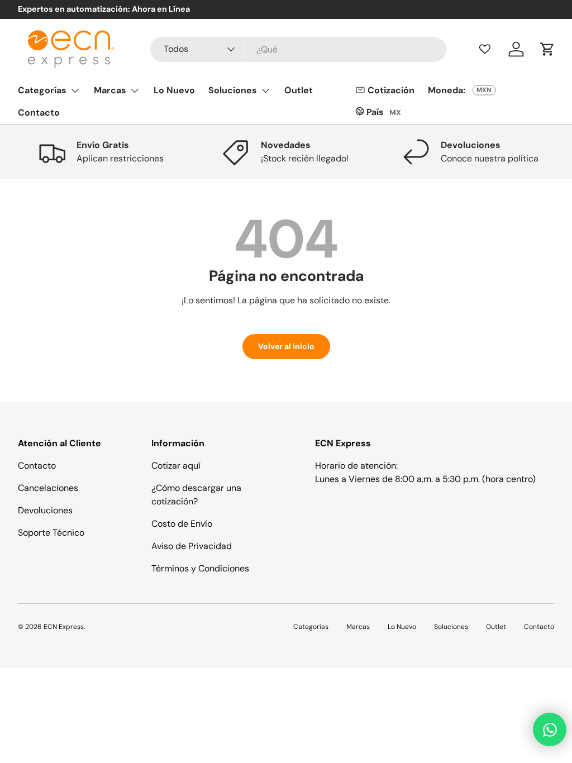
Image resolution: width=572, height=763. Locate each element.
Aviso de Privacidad (191, 546)
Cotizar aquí (176, 465)
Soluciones (451, 626)
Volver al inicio (286, 346)
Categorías (310, 626)
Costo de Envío (181, 524)
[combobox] (298, 49)
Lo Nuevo (174, 90)
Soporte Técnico (51, 532)
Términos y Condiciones (200, 568)
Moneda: (446, 90)
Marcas (358, 626)
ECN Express (64, 626)
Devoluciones (45, 510)
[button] (547, 49)
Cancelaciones (48, 488)
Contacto (39, 112)
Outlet (298, 90)
